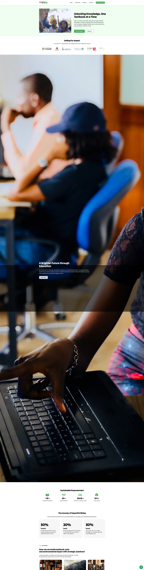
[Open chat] (141, 567)
